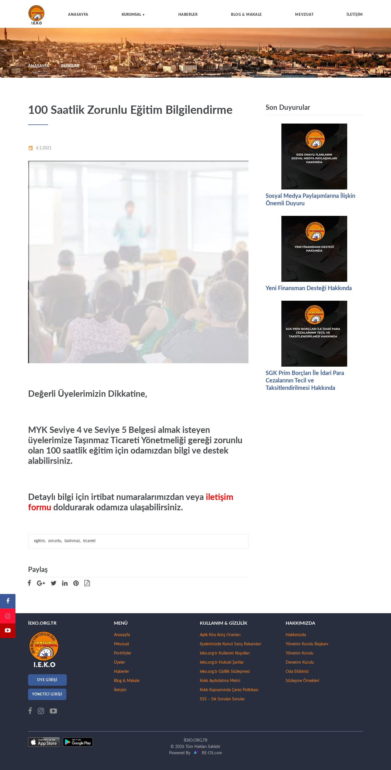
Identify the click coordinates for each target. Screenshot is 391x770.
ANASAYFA (78, 14)
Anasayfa (122, 635)
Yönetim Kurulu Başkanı (307, 644)
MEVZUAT (304, 14)
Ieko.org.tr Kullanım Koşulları (225, 653)
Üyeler (119, 662)
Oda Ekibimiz (297, 672)
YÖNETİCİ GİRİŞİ (47, 694)
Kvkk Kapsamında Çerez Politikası (229, 690)
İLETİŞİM (355, 14)
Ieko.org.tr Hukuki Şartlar (222, 662)
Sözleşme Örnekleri (302, 681)
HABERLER (188, 14)
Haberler (121, 672)
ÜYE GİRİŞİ (47, 680)
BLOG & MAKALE (246, 14)
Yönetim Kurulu (299, 653)
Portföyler (122, 653)
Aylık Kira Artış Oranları (220, 635)
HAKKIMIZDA (300, 623)
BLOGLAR (70, 66)
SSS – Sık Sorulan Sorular (222, 699)
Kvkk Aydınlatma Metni (220, 681)
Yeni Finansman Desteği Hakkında (309, 288)
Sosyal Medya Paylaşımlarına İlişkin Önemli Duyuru (310, 199)
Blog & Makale (126, 681)
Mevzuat (121, 644)
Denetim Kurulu (300, 662)
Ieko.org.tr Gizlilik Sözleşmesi (225, 672)
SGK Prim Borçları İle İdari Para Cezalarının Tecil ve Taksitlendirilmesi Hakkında (305, 380)
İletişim (120, 690)
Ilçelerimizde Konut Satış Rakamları (230, 644)
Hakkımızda (296, 635)
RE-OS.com (211, 753)
